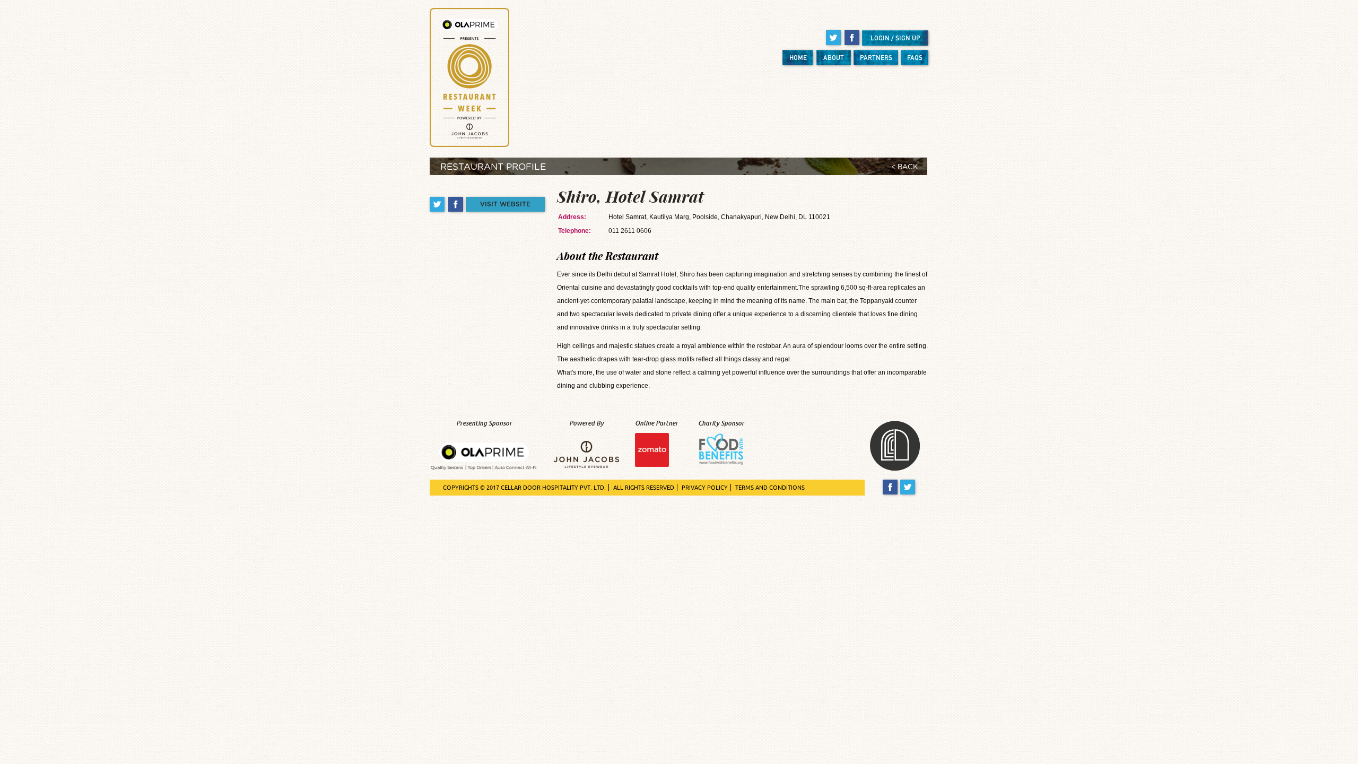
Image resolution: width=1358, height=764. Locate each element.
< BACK (904, 167)
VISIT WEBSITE (505, 204)
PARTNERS (876, 58)
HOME (798, 58)
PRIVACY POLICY (705, 487)
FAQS (914, 58)
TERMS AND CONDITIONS (770, 487)
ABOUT (833, 58)
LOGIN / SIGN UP (895, 38)
